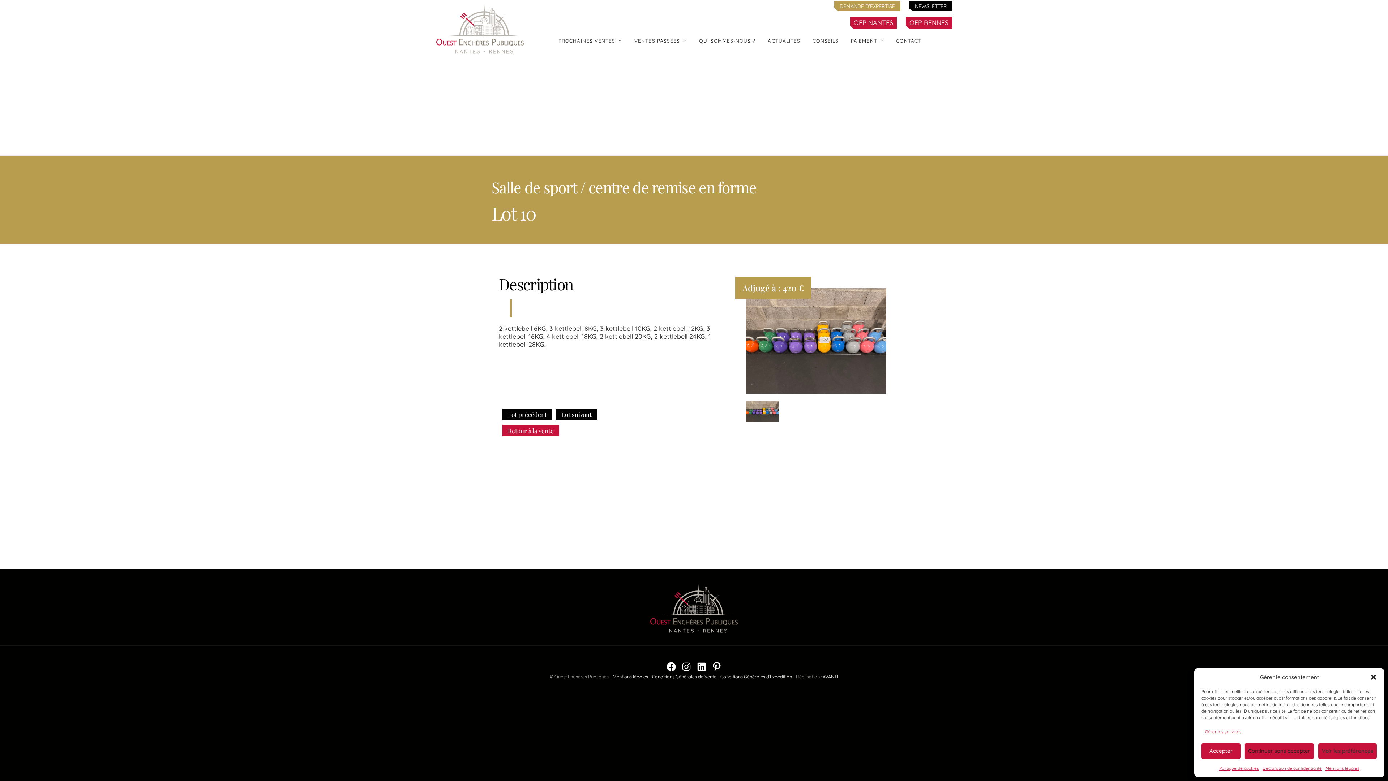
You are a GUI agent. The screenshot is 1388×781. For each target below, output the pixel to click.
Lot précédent (527, 414)
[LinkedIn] (701, 666)
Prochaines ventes (587, 41)
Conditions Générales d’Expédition (756, 676)
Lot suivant (576, 414)
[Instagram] (686, 666)
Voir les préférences (1347, 750)
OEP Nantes (873, 22)
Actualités (784, 41)
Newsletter (931, 6)
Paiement (864, 41)
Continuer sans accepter (1279, 750)
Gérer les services (1223, 731)
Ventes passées (657, 41)
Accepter (1221, 750)
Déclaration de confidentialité (1292, 768)
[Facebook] (671, 666)
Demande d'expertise (867, 6)
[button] (1373, 677)
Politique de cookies (1239, 768)
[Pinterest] (716, 666)
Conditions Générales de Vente (684, 676)
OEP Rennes (928, 22)
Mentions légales (1342, 768)
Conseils (826, 41)
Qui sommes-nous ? (727, 41)
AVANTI (830, 676)
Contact (908, 41)
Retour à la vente (531, 431)
